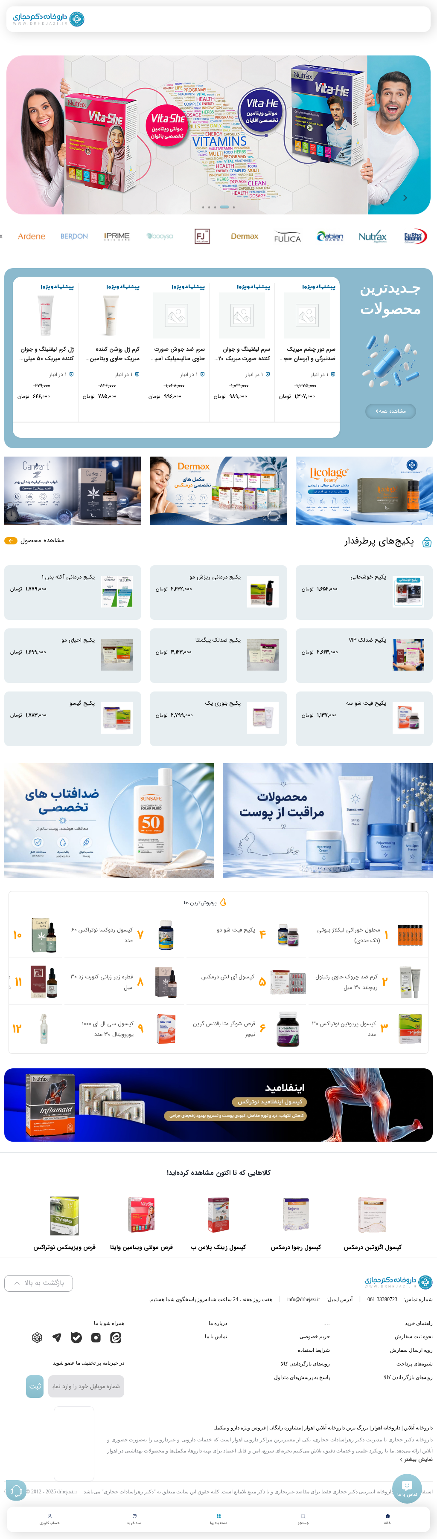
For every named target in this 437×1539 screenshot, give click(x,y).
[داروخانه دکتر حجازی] (48, 19)
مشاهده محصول (42, 540)
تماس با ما (216, 1336)
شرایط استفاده (314, 1350)
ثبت (35, 1386)
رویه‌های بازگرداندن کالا (408, 1377)
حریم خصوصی (315, 1336)
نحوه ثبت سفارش (414, 1336)
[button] (203, 207)
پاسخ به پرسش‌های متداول (302, 1377)
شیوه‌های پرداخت (414, 1364)
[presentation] (406, 200)
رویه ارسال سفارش (411, 1350)
